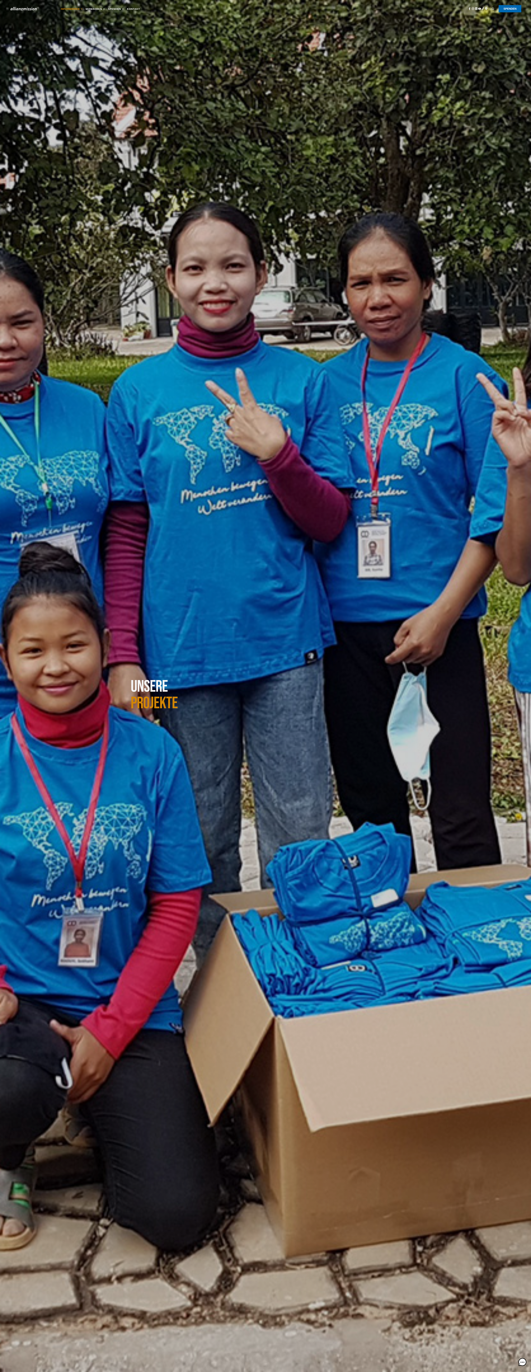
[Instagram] (473, 8)
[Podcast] (486, 8)
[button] (71, 9)
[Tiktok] (482, 8)
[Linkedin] (476, 8)
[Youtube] (479, 8)
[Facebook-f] (469, 8)
